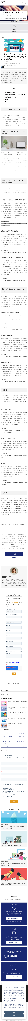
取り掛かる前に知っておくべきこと (13, 97)
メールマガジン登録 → (14, 976)
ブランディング (7, 743)
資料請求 (14, 554)
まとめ (6, 99)
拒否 (14, 1015)
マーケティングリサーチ (20, 743)
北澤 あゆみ (7, 61)
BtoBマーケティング (21, 733)
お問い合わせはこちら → (14, 918)
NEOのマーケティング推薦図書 (7, 736)
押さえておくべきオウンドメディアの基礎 (15, 94)
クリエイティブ (21, 738)
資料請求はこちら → (14, 942)
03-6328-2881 (12, 956)
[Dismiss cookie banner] (23, 985)
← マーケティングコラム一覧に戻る (14, 683)
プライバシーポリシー (20, 1019)
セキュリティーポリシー (8, 1019)
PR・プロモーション (21, 736)
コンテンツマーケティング (11, 65)
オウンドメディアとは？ (11, 92)
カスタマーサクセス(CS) (7, 738)
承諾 (14, 1012)
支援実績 (14, 557)
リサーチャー (7, 746)
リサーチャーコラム (21, 746)
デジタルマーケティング (20, 741)
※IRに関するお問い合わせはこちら (14, 921)
